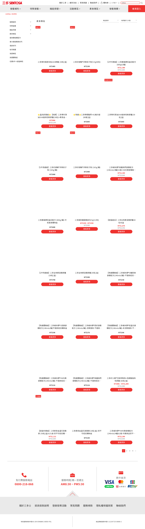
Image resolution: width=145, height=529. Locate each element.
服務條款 (88, 505)
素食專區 (94, 8)
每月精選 (13, 49)
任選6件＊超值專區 (16, 61)
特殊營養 (34, 8)
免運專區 (13, 53)
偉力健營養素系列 (16, 41)
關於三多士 (25, 505)
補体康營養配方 (15, 38)
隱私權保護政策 (104, 505)
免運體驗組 (14, 57)
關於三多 (62, 2)
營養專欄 (113, 8)
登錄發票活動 (59, 505)
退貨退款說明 (42, 505)
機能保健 (54, 8)
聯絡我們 (93, 2)
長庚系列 (13, 45)
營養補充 (14, 8)
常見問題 (83, 2)
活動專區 (74, 8)
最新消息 (73, 2)
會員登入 (136, 8)
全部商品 (8, 14)
